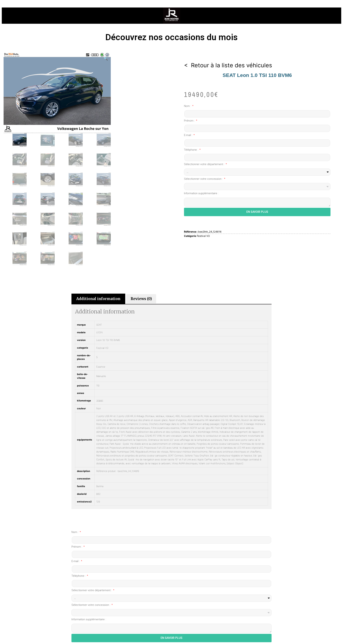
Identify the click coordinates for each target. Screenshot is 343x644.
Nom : (188, 106)
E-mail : (188, 135)
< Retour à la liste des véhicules (228, 65)
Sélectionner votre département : (204, 164)
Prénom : (189, 120)
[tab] (98, 299)
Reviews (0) (141, 298)
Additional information (98, 298)
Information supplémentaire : (201, 193)
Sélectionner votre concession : (203, 178)
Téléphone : (191, 149)
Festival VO (203, 235)
